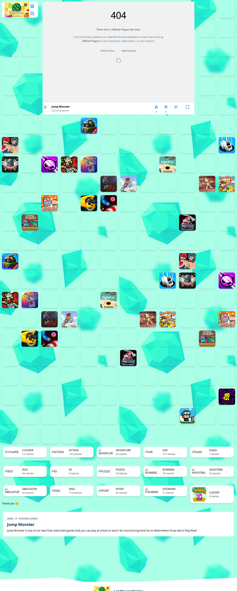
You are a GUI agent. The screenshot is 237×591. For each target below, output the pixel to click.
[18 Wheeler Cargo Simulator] (227, 416)
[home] (32, 6)
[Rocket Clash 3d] (30, 203)
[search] (32, 13)
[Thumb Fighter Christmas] (10, 68)
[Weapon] (128, 222)
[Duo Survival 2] (207, 10)
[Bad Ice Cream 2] (30, 377)
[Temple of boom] (30, 222)
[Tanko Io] (10, 222)
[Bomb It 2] (108, 126)
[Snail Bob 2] (207, 377)
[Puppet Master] (207, 184)
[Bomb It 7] (207, 126)
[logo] (17, 10)
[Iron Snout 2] (227, 164)
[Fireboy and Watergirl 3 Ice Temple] (207, 29)
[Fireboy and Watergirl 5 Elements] (10, 48)
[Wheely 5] (108, 416)
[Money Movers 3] (207, 48)
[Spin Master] (167, 203)
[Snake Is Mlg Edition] (89, 203)
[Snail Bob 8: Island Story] (89, 397)
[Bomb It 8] (148, 261)
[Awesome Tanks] (10, 126)
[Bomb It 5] (167, 126)
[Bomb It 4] (148, 126)
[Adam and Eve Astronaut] (10, 377)
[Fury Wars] (49, 164)
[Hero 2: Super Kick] (148, 164)
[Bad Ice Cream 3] (49, 377)
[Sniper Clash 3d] (128, 203)
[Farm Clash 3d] (30, 164)
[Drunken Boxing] (207, 145)
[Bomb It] (227, 126)
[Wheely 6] (128, 416)
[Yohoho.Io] (207, 222)
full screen (187, 112)
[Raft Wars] (10, 203)
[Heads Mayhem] (128, 164)
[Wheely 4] (89, 416)
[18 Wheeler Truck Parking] (49, 435)
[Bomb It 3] (128, 126)
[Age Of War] (227, 87)
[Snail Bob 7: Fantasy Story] (69, 397)
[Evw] (10, 164)
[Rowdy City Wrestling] (49, 203)
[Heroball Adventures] (108, 377)
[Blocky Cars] (89, 126)
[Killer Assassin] (30, 184)
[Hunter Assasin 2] (187, 164)
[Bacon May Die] (30, 126)
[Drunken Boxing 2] (187, 145)
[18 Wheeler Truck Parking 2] (30, 435)
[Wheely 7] (148, 416)
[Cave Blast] (148, 145)
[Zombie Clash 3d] (227, 222)
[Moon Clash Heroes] (89, 184)
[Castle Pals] (128, 145)
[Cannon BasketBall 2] (30, 145)
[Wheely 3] (69, 416)
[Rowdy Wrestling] (69, 203)
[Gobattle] (30, 87)
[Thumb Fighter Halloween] (30, 68)
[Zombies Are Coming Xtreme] (30, 242)
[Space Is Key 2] (108, 397)
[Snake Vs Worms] (108, 203)
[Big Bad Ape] (49, 126)
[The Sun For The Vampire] (207, 397)
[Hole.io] (167, 164)
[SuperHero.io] (207, 203)
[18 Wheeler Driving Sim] (10, 435)
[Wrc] (187, 222)
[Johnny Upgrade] (128, 377)
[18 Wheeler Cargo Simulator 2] (207, 416)
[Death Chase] (167, 145)
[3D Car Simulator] (89, 435)
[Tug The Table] (49, 222)
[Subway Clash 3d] (187, 203)
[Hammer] (108, 164)
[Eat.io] (227, 145)
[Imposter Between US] (207, 164)
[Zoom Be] (10, 87)
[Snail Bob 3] (227, 377)
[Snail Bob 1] (187, 377)
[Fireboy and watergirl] (10, 29)
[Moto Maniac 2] (108, 184)
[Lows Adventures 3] (187, 416)
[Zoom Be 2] (207, 68)
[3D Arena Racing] (69, 435)
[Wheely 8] (167, 416)
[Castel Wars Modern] (108, 145)
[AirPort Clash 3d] (10, 106)
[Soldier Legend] (148, 203)
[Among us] (30, 106)
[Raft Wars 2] (227, 184)
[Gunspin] (89, 164)
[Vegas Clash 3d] (108, 222)
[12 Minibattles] (207, 87)
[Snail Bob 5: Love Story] (30, 397)
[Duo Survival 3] (227, 10)
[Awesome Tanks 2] (227, 106)
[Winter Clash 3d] (148, 222)
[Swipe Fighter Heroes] (227, 203)
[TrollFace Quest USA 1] (10, 416)
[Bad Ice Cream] (69, 377)
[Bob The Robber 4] (89, 377)
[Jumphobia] (148, 377)
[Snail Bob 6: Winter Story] (49, 397)
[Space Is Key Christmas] (128, 397)
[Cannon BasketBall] (89, 145)
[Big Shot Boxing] (69, 126)
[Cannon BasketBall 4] (69, 145)
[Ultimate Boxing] (89, 222)
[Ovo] (167, 377)
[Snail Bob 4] (10, 397)
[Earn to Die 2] (10, 242)
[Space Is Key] (148, 397)
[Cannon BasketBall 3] (49, 145)
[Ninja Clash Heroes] (148, 184)
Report (176, 112)
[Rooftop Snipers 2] (227, 48)
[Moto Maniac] (128, 184)
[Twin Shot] (69, 222)
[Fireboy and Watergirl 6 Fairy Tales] (30, 48)
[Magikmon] (49, 184)
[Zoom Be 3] (227, 68)
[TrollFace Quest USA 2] (30, 416)
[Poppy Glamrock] (187, 184)
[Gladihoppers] (69, 164)
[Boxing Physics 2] (10, 145)
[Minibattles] (69, 184)
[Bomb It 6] (187, 126)
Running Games (60, 110)
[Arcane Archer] (207, 106)
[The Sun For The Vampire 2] (167, 397)
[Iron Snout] (10, 184)
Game (10, 518)
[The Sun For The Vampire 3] (187, 397)
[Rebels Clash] (49, 242)
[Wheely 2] (49, 416)
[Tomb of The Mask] (227, 397)
